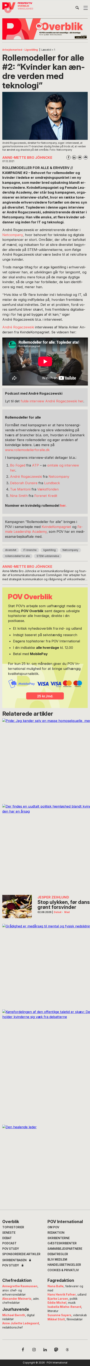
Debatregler (58, 1254)
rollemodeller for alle (17, 556)
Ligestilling (31, 49)
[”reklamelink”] (45, 29)
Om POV (53, 1227)
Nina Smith (19, 496)
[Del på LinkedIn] (74, 157)
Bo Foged (17, 465)
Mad (67, 912)
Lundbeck (52, 483)
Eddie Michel (57, 1302)
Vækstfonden (48, 489)
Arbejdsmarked (12, 49)
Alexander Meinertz (16, 1298)
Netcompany (12, 235)
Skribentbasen (14, 1260)
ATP (35, 465)
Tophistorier (13, 1227)
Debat (57, 912)
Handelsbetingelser (64, 1264)
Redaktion (56, 1232)
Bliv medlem (57, 1259)
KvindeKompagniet (56, 527)
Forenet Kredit (45, 496)
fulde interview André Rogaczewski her (52, 401)
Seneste (8, 1232)
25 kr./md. (45, 696)
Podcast (9, 1243)
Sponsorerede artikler (21, 1254)
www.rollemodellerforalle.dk (27, 450)
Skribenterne (59, 1238)
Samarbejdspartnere (65, 1248)
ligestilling (49, 550)
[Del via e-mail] (80, 157)
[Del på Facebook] (68, 157)
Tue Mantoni (20, 489)
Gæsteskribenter (62, 1243)
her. (63, 505)
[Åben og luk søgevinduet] (77, 8)
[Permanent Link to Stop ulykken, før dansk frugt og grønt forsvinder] (17, 906)
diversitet (10, 550)
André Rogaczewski (18, 327)
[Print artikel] (86, 157)
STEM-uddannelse (48, 556)
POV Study (10, 1248)
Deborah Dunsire (23, 483)
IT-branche (29, 550)
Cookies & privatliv (63, 1270)
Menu (86, 8)
